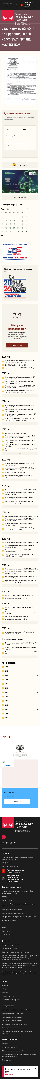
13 (14, 224)
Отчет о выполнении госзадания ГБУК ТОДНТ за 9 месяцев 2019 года (19, 546)
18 (6, 228)
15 (22, 224)
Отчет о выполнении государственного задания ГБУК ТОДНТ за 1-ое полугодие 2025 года (20, 391)
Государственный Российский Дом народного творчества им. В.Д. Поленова (15, 878)
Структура (5, 897)
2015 (6, 713)
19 (10, 228)
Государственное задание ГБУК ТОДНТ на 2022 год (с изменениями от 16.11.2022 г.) (20, 468)
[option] (20, 750)
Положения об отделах (9, 948)
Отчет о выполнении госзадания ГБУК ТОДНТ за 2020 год (21, 516)
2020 (6, 692)
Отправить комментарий (15, 146)
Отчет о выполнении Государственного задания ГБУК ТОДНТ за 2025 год (20, 378)
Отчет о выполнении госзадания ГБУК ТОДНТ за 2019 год (21, 542)
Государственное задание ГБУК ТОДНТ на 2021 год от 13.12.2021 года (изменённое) (20, 502)
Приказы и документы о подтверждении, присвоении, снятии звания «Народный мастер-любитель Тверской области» (20, 973)
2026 (6, 667)
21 (18, 228)
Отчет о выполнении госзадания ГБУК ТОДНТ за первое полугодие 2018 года (21, 577)
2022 (6, 684)
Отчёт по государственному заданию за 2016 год (19, 616)
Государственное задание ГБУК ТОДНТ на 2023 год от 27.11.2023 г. (20, 445)
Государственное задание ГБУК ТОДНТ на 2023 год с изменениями (20, 441)
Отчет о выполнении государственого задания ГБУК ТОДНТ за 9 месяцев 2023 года (20, 436)
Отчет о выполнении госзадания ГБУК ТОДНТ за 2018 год (21, 569)
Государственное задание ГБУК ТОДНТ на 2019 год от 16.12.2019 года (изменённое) (20, 555)
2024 (6, 675)
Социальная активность (9, 920)
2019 (6, 696)
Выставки (5, 992)
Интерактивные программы (11, 999)
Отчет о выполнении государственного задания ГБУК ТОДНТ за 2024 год (20, 406)
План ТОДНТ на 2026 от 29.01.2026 (15, 365)
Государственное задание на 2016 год (16, 619)
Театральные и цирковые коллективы (14, 1024)
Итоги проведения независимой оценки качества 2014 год (21, 652)
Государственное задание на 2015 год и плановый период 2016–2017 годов (19, 633)
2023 (6, 679)
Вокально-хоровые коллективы (12, 1017)
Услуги (4, 927)
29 (22, 232)
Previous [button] (3, 741)
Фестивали (5, 985)
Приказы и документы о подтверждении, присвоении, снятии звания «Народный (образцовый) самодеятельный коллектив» (20, 958)
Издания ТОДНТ (7, 900)
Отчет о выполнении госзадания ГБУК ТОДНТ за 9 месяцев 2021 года (19, 493)
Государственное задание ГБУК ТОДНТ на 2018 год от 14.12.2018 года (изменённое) (20, 581)
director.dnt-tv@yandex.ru (10, 866)
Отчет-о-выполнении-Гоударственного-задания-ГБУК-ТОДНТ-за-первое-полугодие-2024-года (20, 419)
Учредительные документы (11, 945)
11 (6, 224)
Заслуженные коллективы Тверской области (16, 1010)
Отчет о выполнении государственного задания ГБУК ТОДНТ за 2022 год (20, 464)
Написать (17, 801)
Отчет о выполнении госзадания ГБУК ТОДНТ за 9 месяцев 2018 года (19, 572)
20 (14, 228)
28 (18, 232)
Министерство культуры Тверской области (15, 871)
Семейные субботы (8, 996)
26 (10, 232)
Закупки (4, 924)
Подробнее (9, 1074)
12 (10, 224)
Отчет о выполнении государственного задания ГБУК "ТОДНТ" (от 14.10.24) (20, 415)
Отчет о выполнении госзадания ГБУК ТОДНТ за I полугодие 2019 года (19, 550)
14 (18, 224)
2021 (6, 688)
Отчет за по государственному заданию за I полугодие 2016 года (21, 612)
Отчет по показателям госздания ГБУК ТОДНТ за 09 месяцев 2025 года (20, 387)
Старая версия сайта (20, 197)
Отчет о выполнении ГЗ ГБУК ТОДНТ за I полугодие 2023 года (21, 449)
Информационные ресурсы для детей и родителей (19, 916)
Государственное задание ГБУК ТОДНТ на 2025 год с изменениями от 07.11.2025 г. (20, 382)
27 (14, 232)
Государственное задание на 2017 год (16, 598)
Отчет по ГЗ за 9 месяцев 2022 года (15, 472)
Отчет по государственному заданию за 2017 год (19, 595)
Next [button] (37, 741)
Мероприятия (6, 1060)
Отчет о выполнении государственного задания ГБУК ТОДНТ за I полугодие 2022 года (20, 476)
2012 (6, 718)
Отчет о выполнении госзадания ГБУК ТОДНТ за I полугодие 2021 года (19, 498)
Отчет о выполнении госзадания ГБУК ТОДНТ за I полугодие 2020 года (19, 524)
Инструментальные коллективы (12, 1020)
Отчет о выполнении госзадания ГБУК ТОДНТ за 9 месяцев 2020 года (19, 520)
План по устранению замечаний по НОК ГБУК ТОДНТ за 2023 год (21, 644)
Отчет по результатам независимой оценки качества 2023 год (20, 648)
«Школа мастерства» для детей (12, 1051)
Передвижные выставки (9, 1047)
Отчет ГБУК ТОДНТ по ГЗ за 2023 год (15, 433)
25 (6, 232)
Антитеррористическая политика (13, 913)
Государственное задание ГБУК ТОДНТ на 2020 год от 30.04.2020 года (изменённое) (20, 528)
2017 (6, 705)
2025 (6, 671)
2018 (6, 701)
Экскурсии (5, 1044)
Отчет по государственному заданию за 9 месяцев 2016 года (21, 608)
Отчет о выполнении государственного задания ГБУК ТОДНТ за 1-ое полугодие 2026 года (20, 361)
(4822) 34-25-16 (7, 863)
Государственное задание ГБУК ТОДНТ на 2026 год (19, 368)
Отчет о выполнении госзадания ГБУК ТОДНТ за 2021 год (21, 490)
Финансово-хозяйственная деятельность (15, 952)
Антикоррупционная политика (12, 909)
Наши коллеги (6, 931)
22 (22, 228)
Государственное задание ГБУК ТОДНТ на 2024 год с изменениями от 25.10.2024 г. (20, 410)
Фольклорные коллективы (10, 1028)
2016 (6, 709)
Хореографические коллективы (12, 1013)
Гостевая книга (6, 934)
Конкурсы (5, 989)
